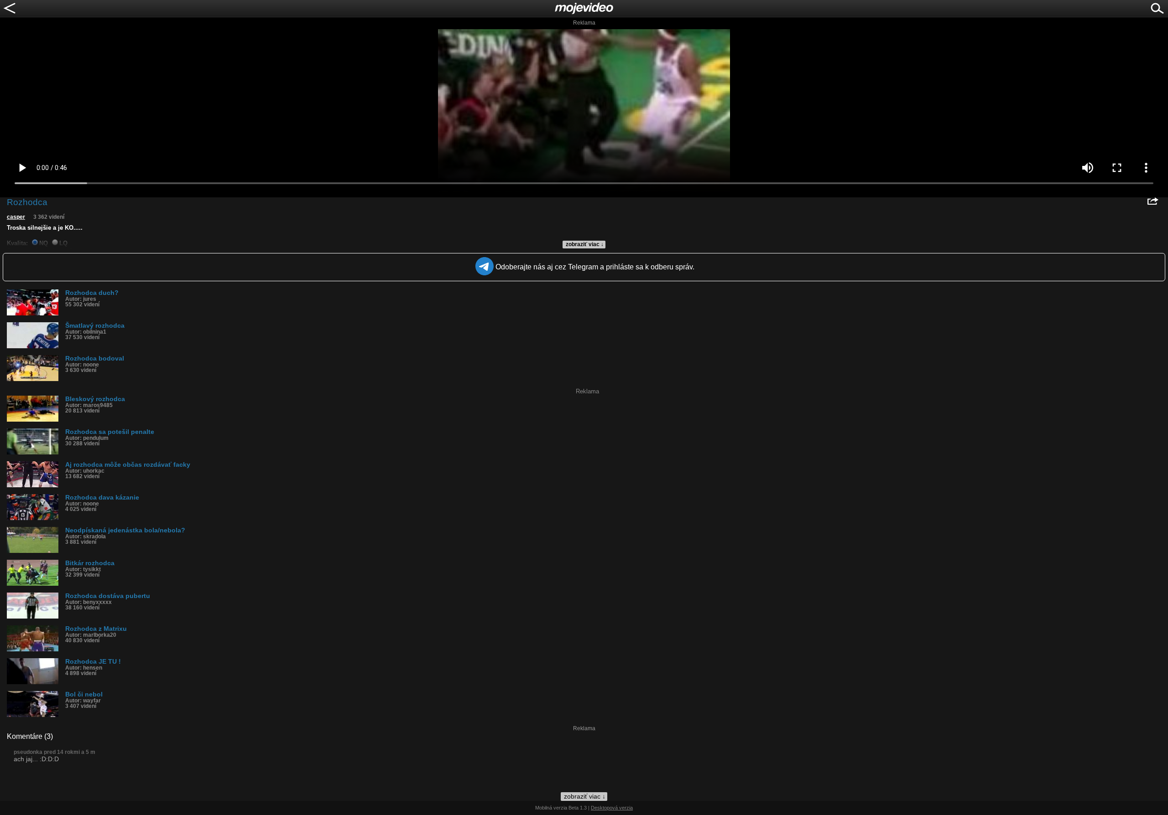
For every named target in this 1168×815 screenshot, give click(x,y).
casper (16, 217)
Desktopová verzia (612, 807)
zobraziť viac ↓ (585, 244)
